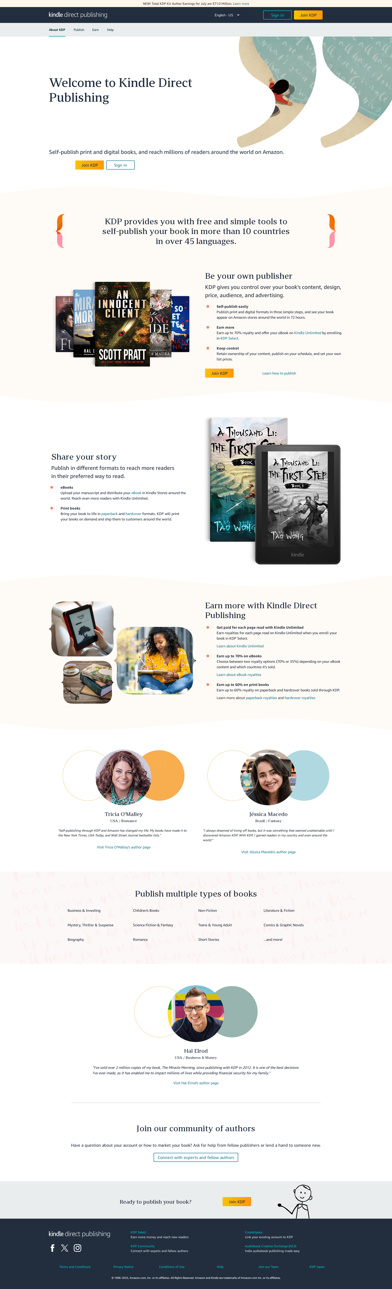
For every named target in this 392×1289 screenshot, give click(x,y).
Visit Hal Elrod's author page (195, 1083)
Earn (95, 30)
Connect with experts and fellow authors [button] (196, 1157)
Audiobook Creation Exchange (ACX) (270, 1246)
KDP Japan (317, 1267)
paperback (109, 513)
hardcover (133, 513)
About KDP (57, 30)
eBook (136, 492)
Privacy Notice (123, 1267)
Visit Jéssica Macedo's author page (268, 852)
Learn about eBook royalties (239, 674)
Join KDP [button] (308, 14)
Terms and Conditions (75, 1267)
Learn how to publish (279, 373)
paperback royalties (261, 697)
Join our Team (268, 1267)
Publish (79, 30)
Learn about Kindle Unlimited (240, 646)
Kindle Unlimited (307, 332)
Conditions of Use (171, 1267)
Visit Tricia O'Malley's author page (123, 847)
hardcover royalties (300, 697)
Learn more (241, 3)
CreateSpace (253, 1232)
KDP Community (143, 1246)
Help (110, 30)
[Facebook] (52, 1248)
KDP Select (229, 338)
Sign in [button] (277, 14)
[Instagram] (77, 1248)
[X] (65, 1248)
